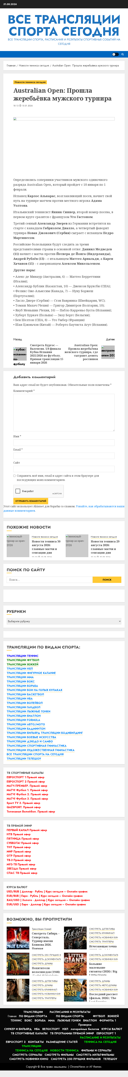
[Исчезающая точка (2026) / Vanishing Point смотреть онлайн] (75, 938)
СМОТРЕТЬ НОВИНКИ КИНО (104, 937)
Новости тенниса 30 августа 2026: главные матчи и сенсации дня (46, 547)
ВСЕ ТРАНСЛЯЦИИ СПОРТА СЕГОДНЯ (64, 25)
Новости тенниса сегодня (30, 82)
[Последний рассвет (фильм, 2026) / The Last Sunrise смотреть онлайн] (75, 990)
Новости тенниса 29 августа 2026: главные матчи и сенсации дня (105, 547)
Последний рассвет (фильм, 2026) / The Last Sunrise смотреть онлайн (103, 999)
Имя (17, 436)
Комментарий (24, 391)
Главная (12, 1016)
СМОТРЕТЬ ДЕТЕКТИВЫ (102, 929)
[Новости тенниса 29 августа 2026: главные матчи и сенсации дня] (77, 545)
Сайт (16, 462)
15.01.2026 (27, 106)
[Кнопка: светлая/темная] (115, 54)
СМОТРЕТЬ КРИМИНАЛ (101, 933)
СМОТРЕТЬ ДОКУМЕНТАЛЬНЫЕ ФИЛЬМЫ (54, 959)
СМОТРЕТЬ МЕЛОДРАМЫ (103, 985)
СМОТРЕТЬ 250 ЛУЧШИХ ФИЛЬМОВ (51, 955)
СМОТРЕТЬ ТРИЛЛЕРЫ (101, 941)
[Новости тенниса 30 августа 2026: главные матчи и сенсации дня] (18, 545)
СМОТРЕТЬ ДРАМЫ (42, 963)
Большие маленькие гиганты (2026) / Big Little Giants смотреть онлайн (103, 971)
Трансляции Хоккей (41, 929)
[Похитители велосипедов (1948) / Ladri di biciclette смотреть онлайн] (18, 964)
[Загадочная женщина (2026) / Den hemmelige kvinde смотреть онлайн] (18, 990)
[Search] (122, 54)
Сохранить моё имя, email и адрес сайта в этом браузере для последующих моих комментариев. (58, 478)
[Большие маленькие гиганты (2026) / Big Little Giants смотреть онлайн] (75, 964)
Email (18, 449)
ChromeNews (77, 1067)
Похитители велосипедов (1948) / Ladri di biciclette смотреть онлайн (46, 973)
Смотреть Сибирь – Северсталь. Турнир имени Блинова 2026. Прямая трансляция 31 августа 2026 (46, 945)
